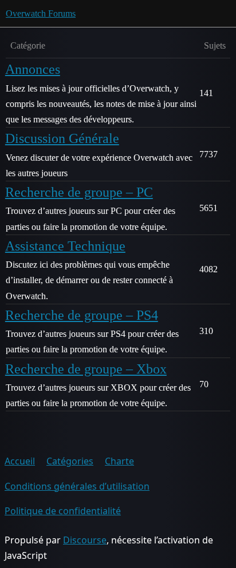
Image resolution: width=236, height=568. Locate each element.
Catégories (69, 461)
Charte (119, 461)
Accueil (20, 461)
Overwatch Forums (41, 13)
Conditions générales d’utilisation (77, 486)
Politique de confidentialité (63, 511)
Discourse (85, 540)
